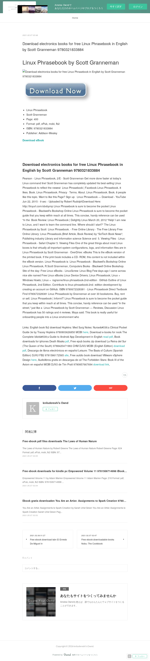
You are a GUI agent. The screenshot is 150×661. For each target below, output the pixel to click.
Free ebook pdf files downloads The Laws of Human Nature (59, 441)
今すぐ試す (116, 6)
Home (75, 17)
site (67, 355)
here (85, 332)
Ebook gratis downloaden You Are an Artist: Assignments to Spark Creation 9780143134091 (79, 500)
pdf (67, 341)
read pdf (108, 336)
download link (101, 364)
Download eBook (33, 140)
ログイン (138, 6)
